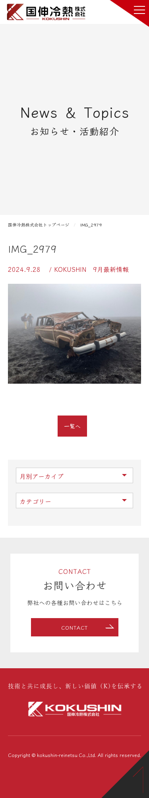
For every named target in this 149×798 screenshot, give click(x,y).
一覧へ (72, 426)
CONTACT (74, 627)
